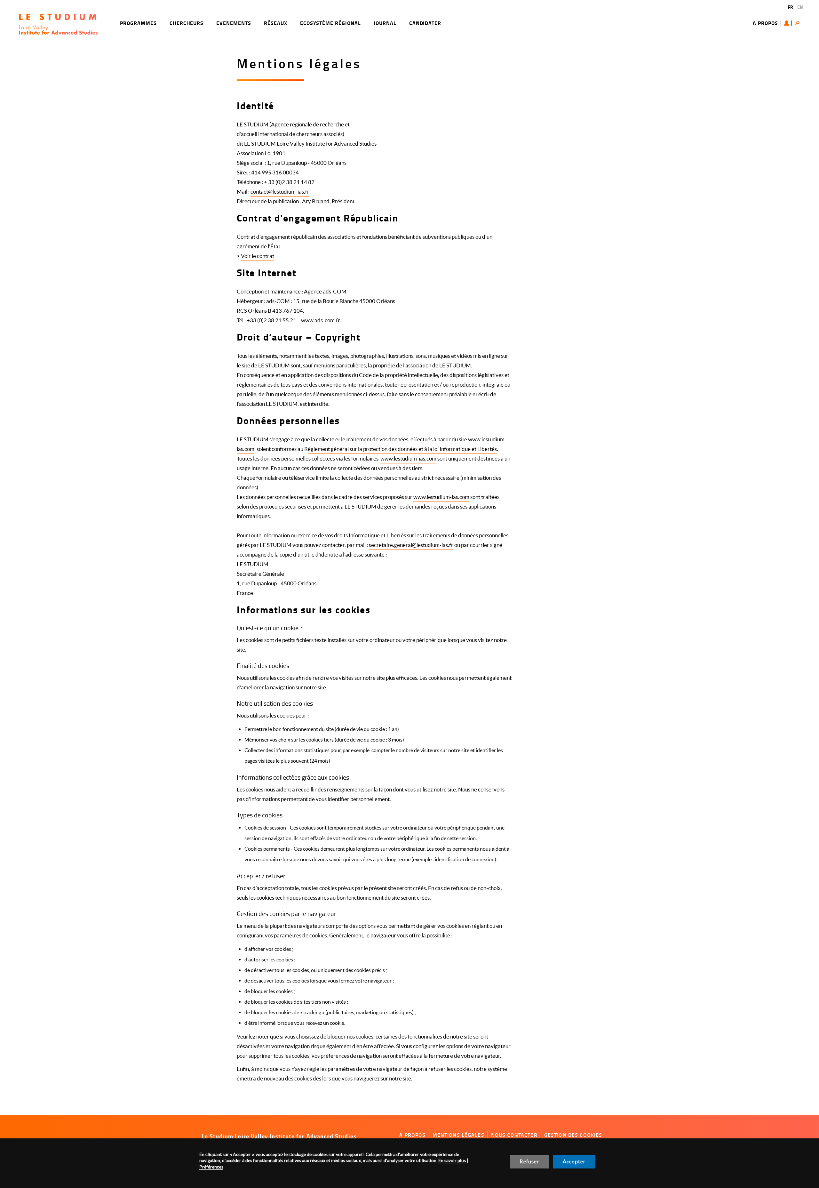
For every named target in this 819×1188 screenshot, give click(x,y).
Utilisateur (788, 23)
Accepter (574, 1161)
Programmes (138, 23)
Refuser (529, 1161)
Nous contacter (514, 1134)
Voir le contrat (257, 256)
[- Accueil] (58, 24)
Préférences (211, 1166)
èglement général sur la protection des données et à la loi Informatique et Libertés (402, 449)
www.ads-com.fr (320, 320)
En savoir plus (452, 1160)
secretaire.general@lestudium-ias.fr (411, 545)
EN (800, 7)
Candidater (425, 23)
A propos (765, 23)
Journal (385, 23)
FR (790, 7)
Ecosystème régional (330, 23)
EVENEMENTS (233, 23)
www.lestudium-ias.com (408, 458)
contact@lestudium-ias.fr (279, 192)
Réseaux (275, 23)
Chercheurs (187, 23)
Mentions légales (458, 1134)
